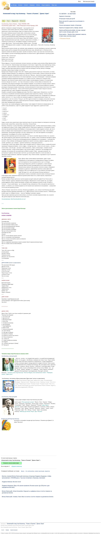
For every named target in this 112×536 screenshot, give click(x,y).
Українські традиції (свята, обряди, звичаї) (71, 27)
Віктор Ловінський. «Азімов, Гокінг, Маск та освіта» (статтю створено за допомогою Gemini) (27, 496)
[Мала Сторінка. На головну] (5, 9)
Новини (32, 5)
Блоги (20, 5)
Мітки (38, 5)
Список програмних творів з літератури (70, 25)
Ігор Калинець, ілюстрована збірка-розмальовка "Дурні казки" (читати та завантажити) (23, 378)
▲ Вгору (14, 5)
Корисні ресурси (13, 530)
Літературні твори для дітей (67, 18)
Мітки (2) (22, 21)
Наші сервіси (46, 5)
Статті (26, 5)
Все (4, 21)
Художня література (64, 16)
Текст (8, 21)
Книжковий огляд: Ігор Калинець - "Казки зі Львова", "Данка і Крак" (25, 523)
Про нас (54, 5)
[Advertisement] (28, 441)
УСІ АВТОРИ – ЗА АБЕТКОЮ (67, 13)
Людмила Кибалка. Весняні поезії (11, 481)
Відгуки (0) (15, 21)
